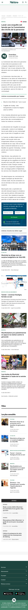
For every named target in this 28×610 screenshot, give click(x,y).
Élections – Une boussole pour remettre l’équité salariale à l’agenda (17, 485)
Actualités (9, 15)
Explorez (14, 500)
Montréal (15, 15)
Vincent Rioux (12, 54)
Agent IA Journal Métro (16, 308)
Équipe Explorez (15, 539)
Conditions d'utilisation (15, 607)
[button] (2, 2)
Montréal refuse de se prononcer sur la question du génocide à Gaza (17, 424)
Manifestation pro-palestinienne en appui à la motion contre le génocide (13, 334)
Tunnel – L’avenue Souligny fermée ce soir (11, 295)
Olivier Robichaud (14, 270)
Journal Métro (15, 513)
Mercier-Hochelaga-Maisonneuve (9, 292)
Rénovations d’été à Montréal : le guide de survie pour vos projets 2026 (13, 521)
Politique (12, 419)
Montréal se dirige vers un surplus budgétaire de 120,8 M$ (13, 256)
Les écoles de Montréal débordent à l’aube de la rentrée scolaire (13, 376)
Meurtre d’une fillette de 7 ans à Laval (14, 102)
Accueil (3, 15)
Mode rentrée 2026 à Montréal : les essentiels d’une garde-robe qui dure (13, 508)
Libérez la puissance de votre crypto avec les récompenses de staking (12, 535)
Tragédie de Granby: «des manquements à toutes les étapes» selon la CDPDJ (13, 108)
